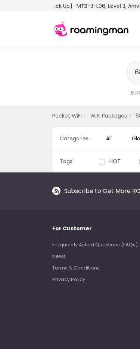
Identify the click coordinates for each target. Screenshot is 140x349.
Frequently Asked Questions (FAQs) (95, 244)
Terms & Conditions (76, 267)
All (109, 138)
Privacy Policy (68, 279)
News (59, 256)
